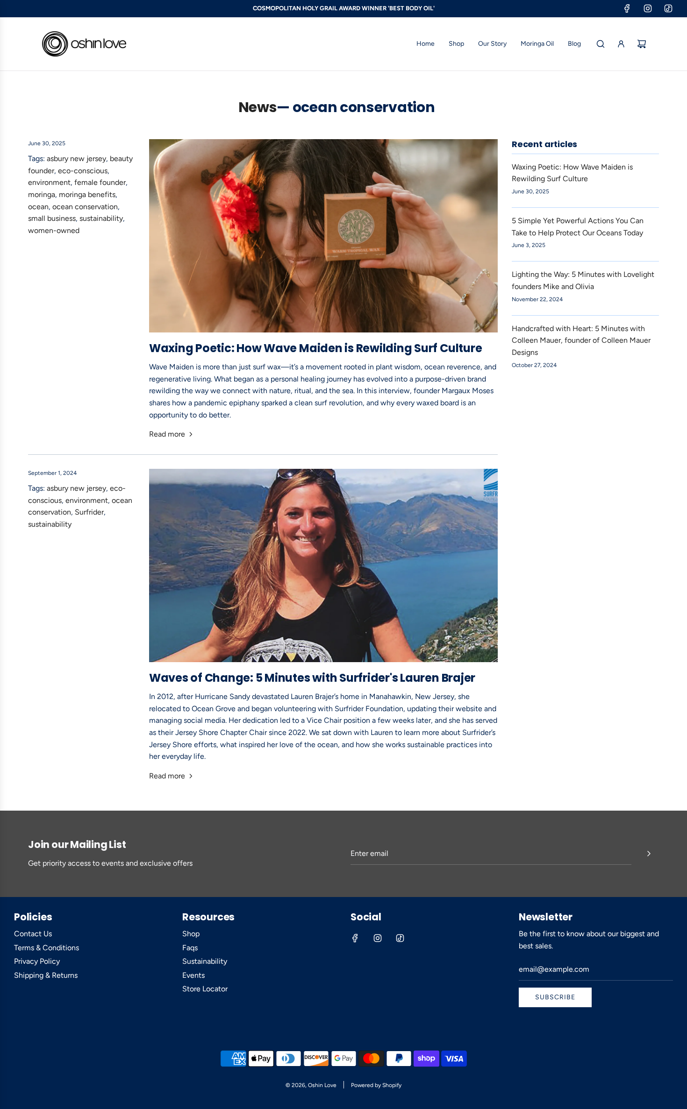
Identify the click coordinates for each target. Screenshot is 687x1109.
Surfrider (89, 512)
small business (52, 218)
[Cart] (641, 44)
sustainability (101, 218)
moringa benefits (87, 194)
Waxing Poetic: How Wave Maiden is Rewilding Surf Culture (315, 348)
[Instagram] (647, 8)
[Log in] (621, 44)
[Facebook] (627, 8)
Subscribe (555, 997)
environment (49, 182)
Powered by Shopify (376, 1085)
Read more (167, 434)
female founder (100, 182)
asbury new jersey (76, 158)
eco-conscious (82, 170)
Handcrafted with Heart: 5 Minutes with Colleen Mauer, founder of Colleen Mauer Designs (581, 340)
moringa (41, 194)
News (257, 107)
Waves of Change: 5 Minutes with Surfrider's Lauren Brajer (312, 677)
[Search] (600, 44)
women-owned (53, 230)
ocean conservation (85, 206)
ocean (38, 206)
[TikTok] (668, 8)
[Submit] (648, 853)
